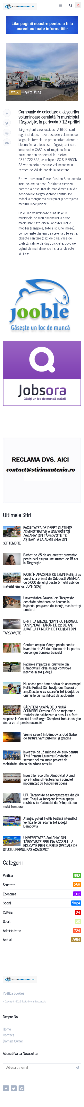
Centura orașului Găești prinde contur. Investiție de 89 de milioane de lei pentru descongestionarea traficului (51, 648)
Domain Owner (13, 1041)
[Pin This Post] (7, 133)
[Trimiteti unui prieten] (7, 142)
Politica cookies (13, 993)
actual (15, 92)
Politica (41, 875)
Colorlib (6, 1005)
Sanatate (41, 884)
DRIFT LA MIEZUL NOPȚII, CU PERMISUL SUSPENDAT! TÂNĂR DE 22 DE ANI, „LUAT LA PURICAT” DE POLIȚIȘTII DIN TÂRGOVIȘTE (40, 627)
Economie (41, 894)
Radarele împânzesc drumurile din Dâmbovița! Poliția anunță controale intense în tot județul (47, 668)
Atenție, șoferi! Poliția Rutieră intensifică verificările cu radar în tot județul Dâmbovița (50, 822)
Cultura (41, 912)
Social (41, 903)
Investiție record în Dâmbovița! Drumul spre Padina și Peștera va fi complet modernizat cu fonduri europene (49, 779)
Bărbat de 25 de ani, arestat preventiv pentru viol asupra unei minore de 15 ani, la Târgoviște (50, 558)
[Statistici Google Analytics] (13, 1078)
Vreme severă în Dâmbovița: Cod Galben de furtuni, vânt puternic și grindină (50, 736)
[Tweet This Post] (7, 123)
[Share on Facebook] (7, 113)
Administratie (41, 930)
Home (7, 1029)
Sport (41, 921)
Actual (41, 939)
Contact (8, 1035)
